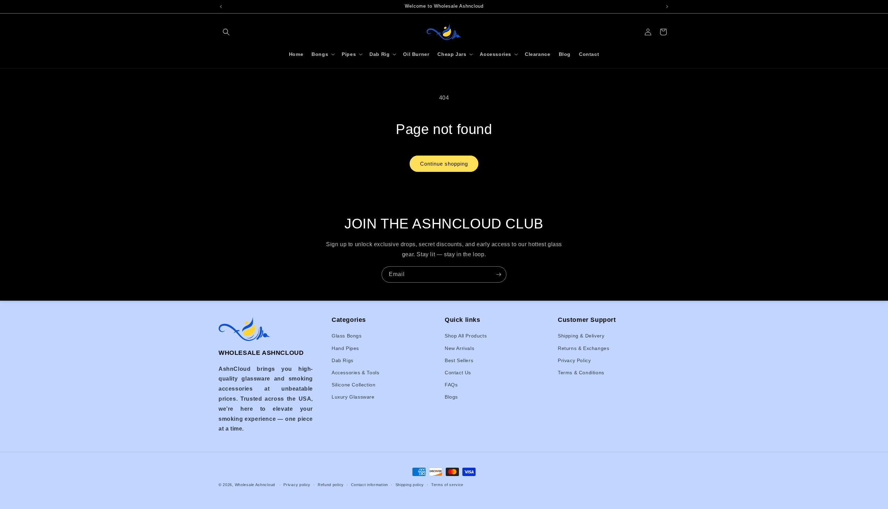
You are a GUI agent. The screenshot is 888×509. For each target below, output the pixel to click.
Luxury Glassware (353, 397)
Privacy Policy (574, 360)
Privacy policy (296, 484)
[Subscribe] (498, 274)
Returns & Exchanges (583, 348)
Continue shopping (444, 164)
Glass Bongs (347, 336)
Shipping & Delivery (581, 336)
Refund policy (331, 484)
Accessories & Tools (355, 372)
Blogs (451, 397)
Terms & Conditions (581, 372)
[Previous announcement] (221, 6)
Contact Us (458, 372)
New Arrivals (459, 348)
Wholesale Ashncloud (255, 485)
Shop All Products (466, 336)
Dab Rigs (342, 360)
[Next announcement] (667, 6)
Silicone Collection (353, 385)
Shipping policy (409, 484)
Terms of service (447, 484)
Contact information (369, 484)
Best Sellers (459, 360)
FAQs (451, 385)
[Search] (226, 32)
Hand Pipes (345, 348)
